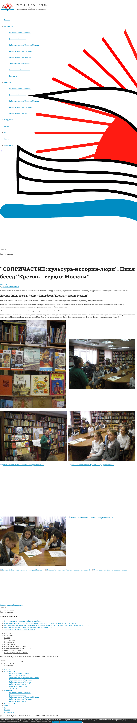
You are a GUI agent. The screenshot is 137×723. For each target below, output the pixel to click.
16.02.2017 (4, 284)
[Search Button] (22, 661)
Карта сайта (9, 644)
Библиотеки (9, 671)
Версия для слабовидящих (11, 605)
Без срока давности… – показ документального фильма (28, 627)
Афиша (7, 705)
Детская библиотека (10, 287)
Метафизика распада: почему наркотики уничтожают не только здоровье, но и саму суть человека (46, 625)
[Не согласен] (82, 722)
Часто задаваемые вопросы (16, 653)
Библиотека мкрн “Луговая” (20, 680)
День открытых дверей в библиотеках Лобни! (23, 621)
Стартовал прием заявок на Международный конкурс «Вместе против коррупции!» (40, 623)
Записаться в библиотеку (19, 686)
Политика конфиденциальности (18, 648)
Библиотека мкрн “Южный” (20, 682)
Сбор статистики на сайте (15, 646)
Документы (9, 642)
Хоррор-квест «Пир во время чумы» (19, 630)
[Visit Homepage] (24, 13)
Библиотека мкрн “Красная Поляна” (24, 678)
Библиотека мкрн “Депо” (19, 684)
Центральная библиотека (20, 673)
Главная (7, 20)
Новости (8, 690)
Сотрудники (9, 640)
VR (5, 708)
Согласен (56, 722)
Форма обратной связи (14, 650)
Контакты (8, 636)
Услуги (7, 638)
